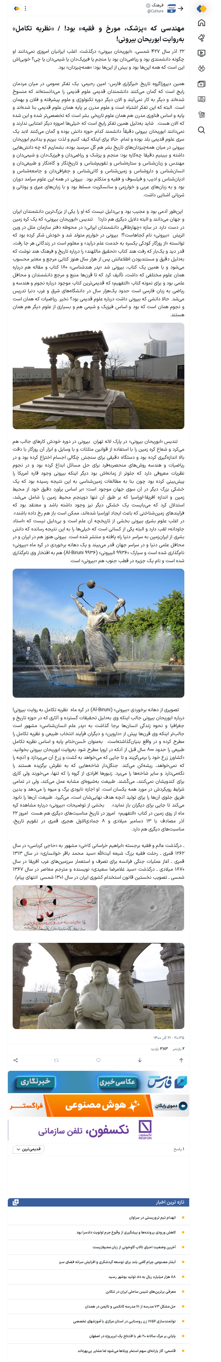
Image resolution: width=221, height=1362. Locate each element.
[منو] (25, 8)
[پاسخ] (98, 1060)
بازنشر (178, 1049)
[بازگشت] (180, 8)
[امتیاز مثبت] (181, 1060)
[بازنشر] (56, 1060)
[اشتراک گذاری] (16, 1060)
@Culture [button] (155, 11)
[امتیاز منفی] (140, 1060)
